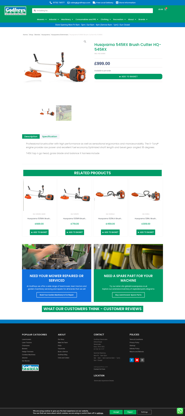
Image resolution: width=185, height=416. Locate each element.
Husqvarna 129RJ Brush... (146, 218)
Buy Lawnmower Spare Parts (128, 295)
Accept (116, 412)
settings (100, 413)
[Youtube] (137, 360)
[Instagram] (142, 360)
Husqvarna (46, 35)
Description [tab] (30, 136)
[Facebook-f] (132, 360)
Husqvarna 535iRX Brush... (39, 218)
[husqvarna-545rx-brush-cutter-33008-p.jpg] (55, 71)
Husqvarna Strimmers (59, 35)
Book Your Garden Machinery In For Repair (57, 295)
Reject (130, 412)
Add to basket (130, 76)
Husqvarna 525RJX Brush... (110, 218)
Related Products (92, 173)
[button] (42, 19)
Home (25, 35)
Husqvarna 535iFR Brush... (74, 218)
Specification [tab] (49, 136)
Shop (31, 35)
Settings (144, 412)
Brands (37, 35)
